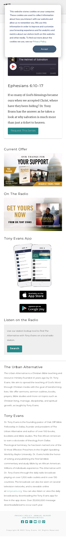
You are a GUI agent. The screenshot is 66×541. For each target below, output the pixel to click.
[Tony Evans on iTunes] (33, 295)
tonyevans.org (14, 491)
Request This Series (23, 130)
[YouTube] (35, 521)
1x (26, 68)
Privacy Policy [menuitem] (23, 516)
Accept (44, 49)
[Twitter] (26, 521)
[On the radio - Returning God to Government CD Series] (33, 214)
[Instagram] (39, 521)
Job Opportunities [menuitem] (33, 518)
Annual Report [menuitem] (42, 516)
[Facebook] (22, 521)
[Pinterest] (43, 521)
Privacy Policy (39, 41)
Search (14, 348)
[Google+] (30, 521)
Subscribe (41, 73)
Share (53, 73)
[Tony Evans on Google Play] (33, 308)
